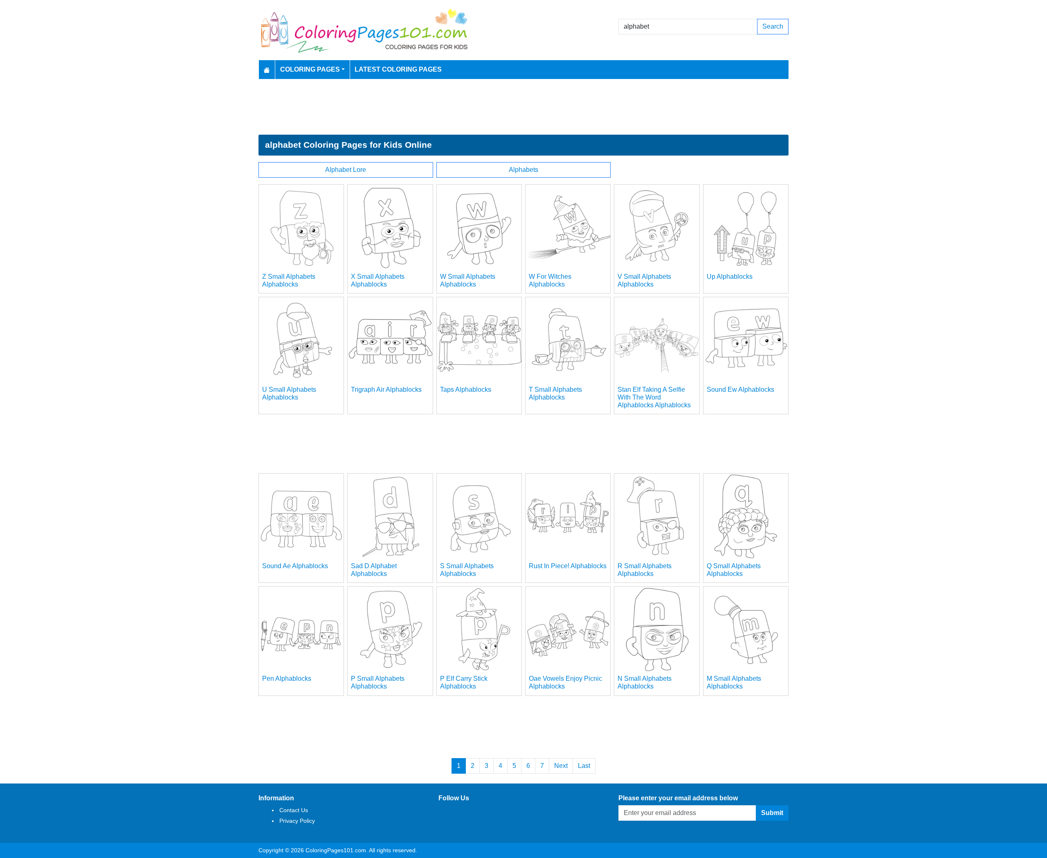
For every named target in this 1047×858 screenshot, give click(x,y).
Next (561, 765)
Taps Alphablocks (465, 389)
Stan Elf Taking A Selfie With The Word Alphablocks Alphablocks (654, 397)
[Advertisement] (523, 106)
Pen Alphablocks (286, 678)
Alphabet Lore (345, 169)
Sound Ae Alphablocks (295, 565)
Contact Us (293, 810)
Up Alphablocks (730, 276)
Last (584, 765)
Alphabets (523, 169)
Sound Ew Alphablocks (740, 389)
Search (772, 26)
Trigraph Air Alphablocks (386, 389)
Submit (772, 812)
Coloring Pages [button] (310, 69)
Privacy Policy (297, 820)
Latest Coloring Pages (398, 69)
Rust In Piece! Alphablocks (568, 565)
